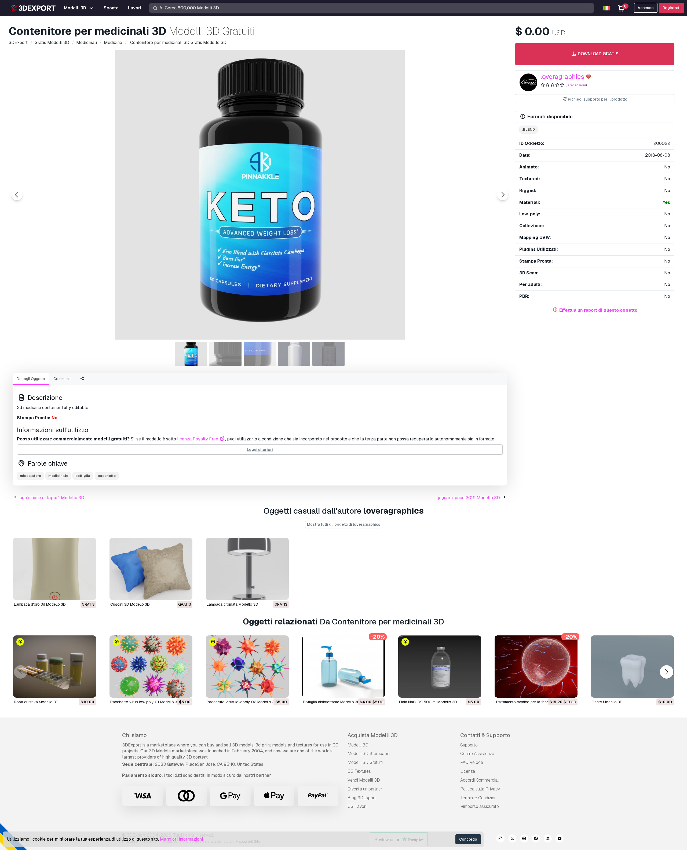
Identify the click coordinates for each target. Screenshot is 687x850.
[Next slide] (502, 194)
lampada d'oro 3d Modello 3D (40, 604)
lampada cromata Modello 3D (232, 604)
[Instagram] (500, 839)
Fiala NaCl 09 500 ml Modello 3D (428, 702)
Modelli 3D (358, 745)
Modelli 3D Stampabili (369, 753)
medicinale (58, 475)
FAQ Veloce (471, 762)
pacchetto (107, 475)
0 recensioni (576, 85)
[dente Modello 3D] (632, 666)
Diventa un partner (365, 789)
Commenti (62, 378)
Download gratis (598, 54)
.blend (528, 129)
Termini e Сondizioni (478, 798)
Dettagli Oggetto (31, 378)
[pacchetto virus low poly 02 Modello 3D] (247, 666)
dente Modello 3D (607, 702)
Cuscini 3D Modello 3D (130, 604)
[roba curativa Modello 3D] (54, 666)
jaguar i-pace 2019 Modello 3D (469, 498)
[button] (666, 671)
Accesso (646, 7)
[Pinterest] (524, 839)
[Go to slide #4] (294, 354)
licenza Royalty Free (198, 439)
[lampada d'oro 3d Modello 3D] (54, 569)
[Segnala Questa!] (88, 592)
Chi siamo (134, 735)
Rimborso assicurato (479, 806)
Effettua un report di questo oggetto (598, 310)
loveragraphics (562, 76)
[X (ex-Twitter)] (512, 839)
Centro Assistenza (477, 753)
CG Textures (359, 771)
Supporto (469, 745)
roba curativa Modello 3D (36, 702)
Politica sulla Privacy (480, 789)
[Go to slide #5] (328, 354)
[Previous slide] (17, 194)
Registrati (672, 7)
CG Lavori (357, 806)
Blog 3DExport (362, 798)
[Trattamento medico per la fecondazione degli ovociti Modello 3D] (536, 666)
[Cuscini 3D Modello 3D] (150, 569)
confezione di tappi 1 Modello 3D (52, 498)
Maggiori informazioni (181, 839)
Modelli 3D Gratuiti (365, 762)
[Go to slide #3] (260, 354)
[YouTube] (559, 839)
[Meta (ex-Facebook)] (536, 839)
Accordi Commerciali (479, 780)
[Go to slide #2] (225, 354)
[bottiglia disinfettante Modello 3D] (343, 666)
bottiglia (82, 475)
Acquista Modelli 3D (373, 735)
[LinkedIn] (547, 839)
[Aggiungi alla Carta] (77, 690)
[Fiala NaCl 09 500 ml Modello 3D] (439, 666)
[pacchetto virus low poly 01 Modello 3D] (150, 666)
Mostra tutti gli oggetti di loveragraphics (343, 524)
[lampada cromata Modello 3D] (247, 569)
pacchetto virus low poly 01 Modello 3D (145, 702)
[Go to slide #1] (191, 354)
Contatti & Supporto (485, 735)
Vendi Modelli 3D (364, 780)
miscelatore (30, 475)
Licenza (467, 771)
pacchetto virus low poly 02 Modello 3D (242, 702)
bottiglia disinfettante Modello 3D (331, 702)
